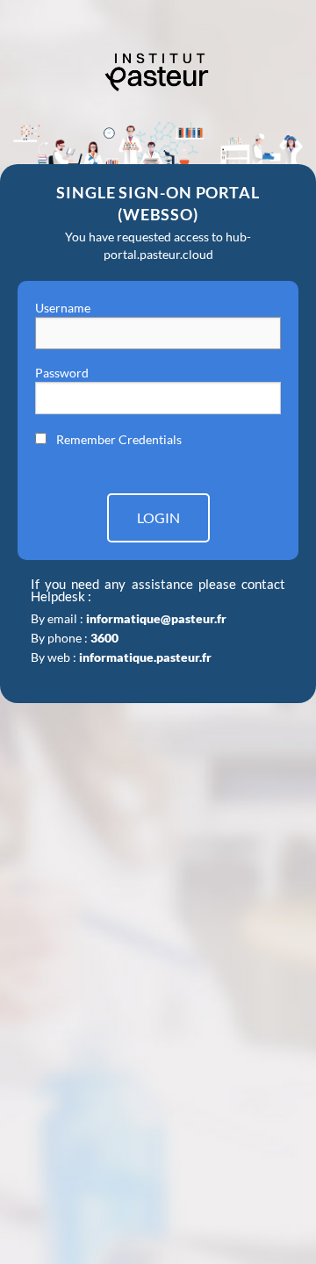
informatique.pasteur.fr (145, 657)
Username (62, 307)
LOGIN (158, 517)
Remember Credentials (119, 439)
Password (62, 372)
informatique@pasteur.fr (156, 618)
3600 (104, 637)
